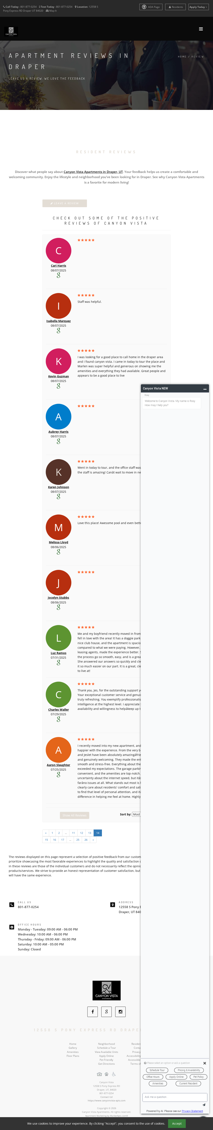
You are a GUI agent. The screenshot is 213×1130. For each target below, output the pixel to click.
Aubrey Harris (58, 432)
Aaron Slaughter (58, 765)
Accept (177, 1123)
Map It (53, 10)
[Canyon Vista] (107, 990)
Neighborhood (106, 1044)
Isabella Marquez (58, 321)
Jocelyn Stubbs (58, 598)
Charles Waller (58, 710)
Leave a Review (66, 203)
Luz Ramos (58, 653)
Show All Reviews (75, 815)
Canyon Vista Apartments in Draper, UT (93, 172)
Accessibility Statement (140, 1056)
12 (81, 833)
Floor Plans (73, 1056)
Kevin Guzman (58, 376)
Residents (177, 7)
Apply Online (106, 1056)
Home (182, 56)
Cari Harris (58, 266)
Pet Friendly (106, 1060)
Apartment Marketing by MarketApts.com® (106, 1115)
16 (54, 840)
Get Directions (106, 1064)
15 (46, 840)
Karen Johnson (58, 487)
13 (89, 833)
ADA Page (153, 7)
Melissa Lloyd (58, 542)
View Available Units (106, 1052)
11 (73, 833)
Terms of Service (140, 1064)
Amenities (73, 1052)
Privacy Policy (140, 1052)
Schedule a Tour (106, 1048)
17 (62, 840)
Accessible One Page (140, 1060)
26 (85, 840)
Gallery (73, 1048)
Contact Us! (106, 1096)
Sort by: (125, 814)
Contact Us (140, 1048)
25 (77, 840)
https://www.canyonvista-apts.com (106, 1100)
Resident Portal (140, 1044)
